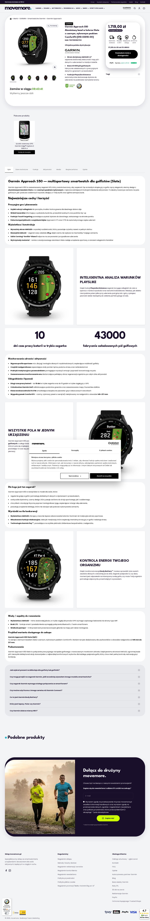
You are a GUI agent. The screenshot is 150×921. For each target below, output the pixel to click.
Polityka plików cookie (66, 882)
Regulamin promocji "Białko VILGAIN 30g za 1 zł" (76, 886)
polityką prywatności (95, 810)
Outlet (131, 2)
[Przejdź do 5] (45, 78)
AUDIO (78, 8)
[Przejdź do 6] (54, 78)
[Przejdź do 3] (29, 78)
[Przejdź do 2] (21, 78)
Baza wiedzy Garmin (120, 882)
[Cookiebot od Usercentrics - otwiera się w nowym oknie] (110, 443)
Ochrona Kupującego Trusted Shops (126, 901)
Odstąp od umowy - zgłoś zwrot (125, 859)
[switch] (7, 913)
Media (58, 169)
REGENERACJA (68, 8)
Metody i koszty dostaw (67, 863)
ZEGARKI (46, 8)
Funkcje (35, 169)
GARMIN (38, 8)
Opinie (85, 169)
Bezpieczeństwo (72, 169)
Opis (9, 169)
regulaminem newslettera (120, 807)
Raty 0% (115, 886)
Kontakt (142, 2)
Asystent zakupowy (103, 2)
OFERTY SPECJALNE (96, 8)
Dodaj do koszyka (24, 152)
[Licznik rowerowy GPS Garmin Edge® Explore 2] (24, 131)
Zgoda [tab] (44, 450)
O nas (92, 2)
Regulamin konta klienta (67, 870)
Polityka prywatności (66, 878)
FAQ (114, 867)
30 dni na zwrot (118, 890)
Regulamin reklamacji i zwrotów (70, 867)
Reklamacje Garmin (120, 893)
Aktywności (47, 169)
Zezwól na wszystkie (104, 476)
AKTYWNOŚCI (56, 8)
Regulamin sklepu (65, 859)
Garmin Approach (54, 18)
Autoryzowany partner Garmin (124, 874)
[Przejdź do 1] (13, 78)
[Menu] (10, 899)
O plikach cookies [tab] (105, 450)
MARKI (85, 8)
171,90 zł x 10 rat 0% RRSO (118, 47)
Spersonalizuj (73, 476)
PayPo (114, 897)
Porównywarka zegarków (119, 2)
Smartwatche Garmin (36, 18)
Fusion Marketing (33, 918)
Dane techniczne (22, 169)
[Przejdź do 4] (37, 78)
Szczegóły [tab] (75, 450)
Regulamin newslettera (67, 874)
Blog (136, 2)
